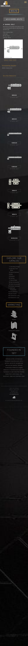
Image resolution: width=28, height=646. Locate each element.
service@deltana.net (14, 394)
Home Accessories (15, 284)
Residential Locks (14, 297)
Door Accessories (14, 282)
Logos (14, 341)
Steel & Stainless (14, 272)
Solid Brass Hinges (15, 266)
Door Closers (13, 293)
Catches (12, 278)
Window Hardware (15, 286)
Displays (14, 319)
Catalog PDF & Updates (14, 330)
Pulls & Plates (13, 280)
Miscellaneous (13, 291)
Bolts (11, 274)
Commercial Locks (15, 295)
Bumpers (12, 276)
